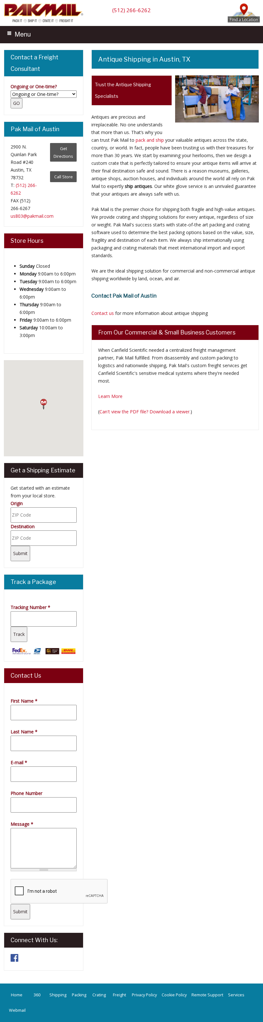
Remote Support (207, 995)
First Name (24, 701)
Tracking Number (30, 607)
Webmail (17, 1010)
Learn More (110, 396)
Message (22, 824)
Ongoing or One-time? (34, 86)
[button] (43, 404)
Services (236, 995)
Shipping (57, 995)
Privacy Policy (144, 995)
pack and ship (150, 140)
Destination (23, 526)
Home (16, 995)
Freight (119, 995)
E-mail (19, 762)
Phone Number (26, 793)
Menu (23, 33)
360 (37, 995)
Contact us (102, 313)
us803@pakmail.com (32, 216)
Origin (17, 503)
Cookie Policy (174, 995)
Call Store (63, 177)
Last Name (24, 732)
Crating (99, 995)
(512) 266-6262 (131, 10)
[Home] (45, 22)
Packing (79, 995)
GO (16, 103)
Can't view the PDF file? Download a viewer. (145, 412)
